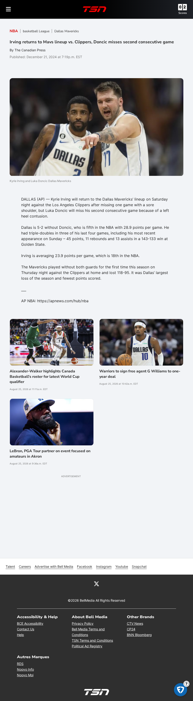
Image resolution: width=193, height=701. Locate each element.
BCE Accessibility (30, 623)
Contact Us (25, 629)
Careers (25, 566)
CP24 (131, 629)
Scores (182, 13)
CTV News (135, 623)
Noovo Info (25, 669)
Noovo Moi (25, 675)
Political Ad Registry (87, 646)
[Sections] (8, 9)
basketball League (36, 31)
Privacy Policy (82, 623)
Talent (10, 566)
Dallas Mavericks (66, 31)
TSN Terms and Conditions (92, 640)
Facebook (84, 566)
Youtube (121, 566)
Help (20, 635)
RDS (20, 664)
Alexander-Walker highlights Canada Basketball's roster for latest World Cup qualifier (45, 376)
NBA (14, 31)
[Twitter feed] (96, 583)
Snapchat (139, 566)
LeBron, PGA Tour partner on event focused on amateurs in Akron (50, 453)
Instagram (104, 566)
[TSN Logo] (94, 9)
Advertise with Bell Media (54, 566)
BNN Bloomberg (139, 635)
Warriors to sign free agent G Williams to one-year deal (139, 374)
